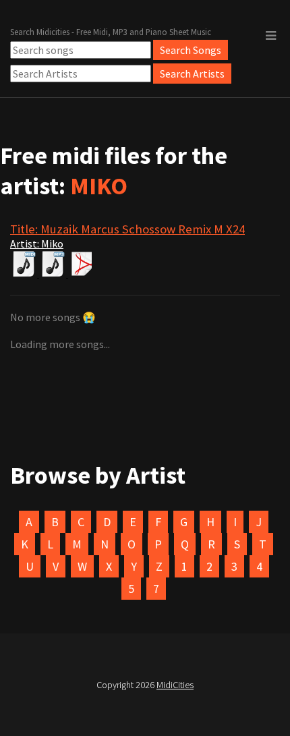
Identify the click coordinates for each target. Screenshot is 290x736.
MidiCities (175, 685)
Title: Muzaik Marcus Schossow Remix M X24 (127, 229)
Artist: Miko (36, 243)
